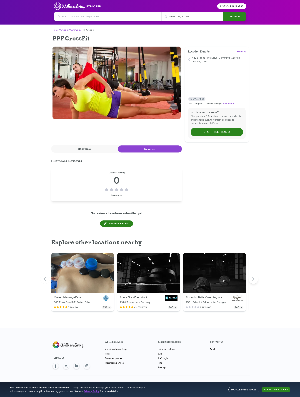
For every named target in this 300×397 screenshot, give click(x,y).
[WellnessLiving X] (66, 366)
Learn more (228, 103)
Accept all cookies (276, 389)
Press (107, 353)
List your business (166, 349)
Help (160, 362)
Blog (160, 353)
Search (235, 16)
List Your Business (231, 6)
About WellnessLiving (116, 349)
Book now (84, 149)
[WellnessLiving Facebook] (55, 366)
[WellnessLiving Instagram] (87, 366)
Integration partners (114, 362)
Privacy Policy (91, 391)
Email (212, 349)
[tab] (84, 148)
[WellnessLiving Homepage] (71, 345)
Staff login (163, 358)
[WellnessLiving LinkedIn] (76, 366)
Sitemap (161, 367)
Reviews (149, 149)
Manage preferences (243, 389)
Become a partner (113, 358)
